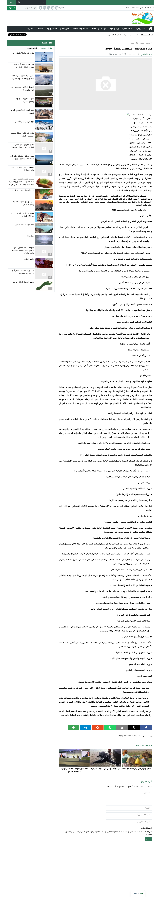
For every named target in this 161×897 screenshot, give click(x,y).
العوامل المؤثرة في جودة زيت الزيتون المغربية (22, 89)
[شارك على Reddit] (97, 727)
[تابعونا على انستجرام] (44, 8)
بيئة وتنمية (114, 28)
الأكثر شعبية (32, 48)
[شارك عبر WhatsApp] (110, 727)
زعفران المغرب (29, 259)
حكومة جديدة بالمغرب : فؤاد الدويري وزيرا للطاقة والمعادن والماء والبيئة (23, 250)
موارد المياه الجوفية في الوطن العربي (22, 111)
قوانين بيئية (52, 28)
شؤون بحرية (140, 28)
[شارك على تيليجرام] (85, 727)
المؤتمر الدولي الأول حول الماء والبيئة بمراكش (22, 169)
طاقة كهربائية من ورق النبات (23, 190)
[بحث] (19, 2)
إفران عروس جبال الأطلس (24, 121)
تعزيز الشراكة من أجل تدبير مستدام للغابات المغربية (24, 66)
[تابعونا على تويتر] (48, 8)
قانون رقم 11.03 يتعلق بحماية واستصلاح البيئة (22, 134)
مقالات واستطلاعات (80, 28)
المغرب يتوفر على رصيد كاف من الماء (137, 768)
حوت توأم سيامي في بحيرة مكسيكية (105, 768)
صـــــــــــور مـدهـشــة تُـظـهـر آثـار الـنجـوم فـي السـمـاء (23, 272)
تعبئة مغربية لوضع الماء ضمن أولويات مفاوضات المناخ (74, 770)
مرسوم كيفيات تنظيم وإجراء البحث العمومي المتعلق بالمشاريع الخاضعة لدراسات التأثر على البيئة (21, 181)
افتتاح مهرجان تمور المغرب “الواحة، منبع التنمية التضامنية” (22, 146)
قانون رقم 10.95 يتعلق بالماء (23, 53)
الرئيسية (150, 28)
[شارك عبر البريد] (122, 727)
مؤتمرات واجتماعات (98, 28)
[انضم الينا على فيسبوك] (40, 8)
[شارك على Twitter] (134, 727)
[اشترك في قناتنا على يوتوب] (52, 8)
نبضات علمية (127, 28)
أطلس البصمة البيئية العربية (23, 282)
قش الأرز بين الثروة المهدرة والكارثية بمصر (23, 203)
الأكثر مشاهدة (46, 48)
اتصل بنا (30, 28)
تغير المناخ (64, 28)
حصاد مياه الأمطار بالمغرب (24, 224)
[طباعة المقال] (73, 727)
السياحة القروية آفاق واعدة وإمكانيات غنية (23, 100)
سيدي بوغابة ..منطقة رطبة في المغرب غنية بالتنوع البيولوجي (22, 157)
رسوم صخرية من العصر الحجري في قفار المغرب (22, 215)
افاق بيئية (134, 42)
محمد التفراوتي (146, 54)
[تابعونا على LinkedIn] (56, 8)
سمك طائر (30, 236)
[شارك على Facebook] (146, 727)
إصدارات (40, 28)
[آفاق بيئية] (80, 18)
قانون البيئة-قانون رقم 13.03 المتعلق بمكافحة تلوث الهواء (23, 77)
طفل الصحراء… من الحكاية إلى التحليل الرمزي (122, 34)
